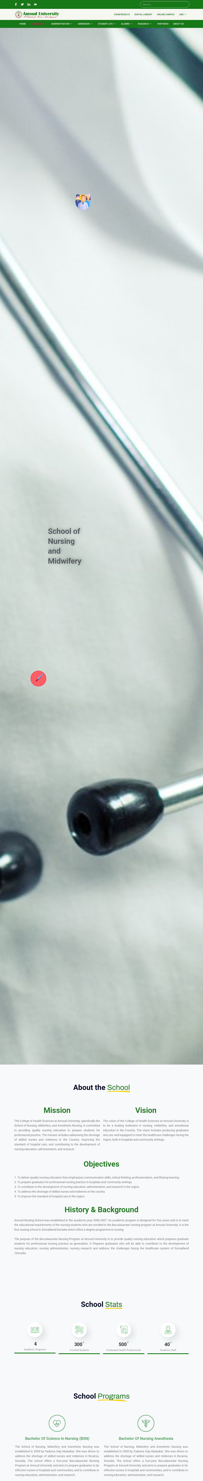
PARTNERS (162, 24)
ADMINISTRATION (60, 24)
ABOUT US (178, 24)
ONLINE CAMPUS (165, 14)
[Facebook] (15, 4)
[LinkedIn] (28, 4)
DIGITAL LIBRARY (143, 14)
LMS (181, 14)
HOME (23, 24)
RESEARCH (143, 24)
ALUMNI (125, 24)
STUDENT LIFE (105, 24)
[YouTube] (35, 4)
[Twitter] (22, 4)
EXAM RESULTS (122, 14)
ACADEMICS (37, 24)
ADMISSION (84, 24)
